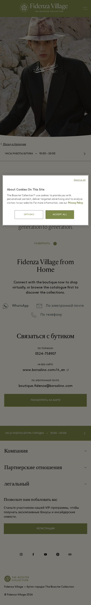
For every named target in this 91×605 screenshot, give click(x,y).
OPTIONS (29, 214)
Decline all (79, 180)
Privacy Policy (75, 203)
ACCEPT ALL (60, 214)
